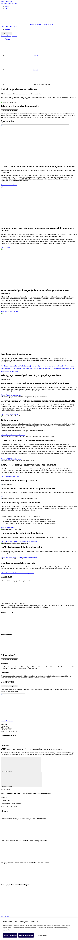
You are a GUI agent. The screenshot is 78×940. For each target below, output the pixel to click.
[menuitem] (41, 6)
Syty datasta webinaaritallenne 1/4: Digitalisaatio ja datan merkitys (21, 366)
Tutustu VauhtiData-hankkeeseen (11, 395)
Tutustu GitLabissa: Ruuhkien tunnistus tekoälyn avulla (17, 573)
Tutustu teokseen (6, 247)
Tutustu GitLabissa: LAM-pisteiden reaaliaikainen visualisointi (20, 557)
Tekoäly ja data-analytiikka (9, 26)
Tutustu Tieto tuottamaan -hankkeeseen (13, 435)
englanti (7, 6)
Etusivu (35, 55)
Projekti (35, 70)
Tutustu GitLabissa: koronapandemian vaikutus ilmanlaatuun (19, 541)
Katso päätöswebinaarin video (10, 311)
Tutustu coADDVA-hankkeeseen (11, 459)
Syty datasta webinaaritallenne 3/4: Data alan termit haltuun (32, 368)
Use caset (7, 29)
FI (10, 3)
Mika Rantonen (7, 721)
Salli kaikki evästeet (10, 935)
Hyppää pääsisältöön (7, 1)
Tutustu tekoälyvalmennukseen (10, 476)
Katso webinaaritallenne (8, 527)
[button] (9, 36)
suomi (6, 8)
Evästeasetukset (42, 935)
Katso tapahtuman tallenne (9, 185)
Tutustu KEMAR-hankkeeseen (10, 414)
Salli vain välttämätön (26, 935)
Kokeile (3, 497)
